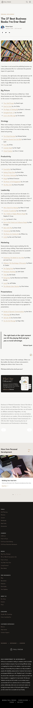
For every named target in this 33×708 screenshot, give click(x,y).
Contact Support (5, 632)
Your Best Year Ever (6, 562)
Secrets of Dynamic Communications (13, 311)
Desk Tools (3, 523)
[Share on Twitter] (5, 32)
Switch (5, 237)
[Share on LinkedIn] (9, 32)
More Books (4, 568)
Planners (3, 515)
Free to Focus (4, 538)
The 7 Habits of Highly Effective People (14, 214)
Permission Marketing (9, 271)
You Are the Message (9, 321)
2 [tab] (15, 494)
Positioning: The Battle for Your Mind (13, 257)
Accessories (4, 526)
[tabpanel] (16, 472)
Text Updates (4, 589)
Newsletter (4, 580)
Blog (2, 578)
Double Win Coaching (6, 614)
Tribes (5, 275)
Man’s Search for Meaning (10, 207)
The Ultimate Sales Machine (11, 286)
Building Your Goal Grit (9, 480)
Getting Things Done (9, 172)
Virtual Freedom (7, 151)
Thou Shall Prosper (8, 103)
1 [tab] (13, 494)
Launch (5, 283)
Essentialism (6, 169)
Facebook (4, 643)
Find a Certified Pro (6, 617)
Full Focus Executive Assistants (9, 544)
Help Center (4, 629)
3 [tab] (17, 494)
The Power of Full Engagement (12, 182)
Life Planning (4, 512)
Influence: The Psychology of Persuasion (14, 263)
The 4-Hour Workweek (9, 175)
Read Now (4, 486)
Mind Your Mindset (6, 554)
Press (2, 604)
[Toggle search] (26, 2)
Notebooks (3, 520)
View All (29, 450)
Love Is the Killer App (9, 115)
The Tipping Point (8, 268)
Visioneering (6, 231)
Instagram (13, 643)
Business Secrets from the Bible (12, 139)
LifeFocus (3, 536)
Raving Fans (6, 278)
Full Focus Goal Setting (7, 541)
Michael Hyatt (9, 26)
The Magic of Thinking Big (10, 109)
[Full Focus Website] (16, 649)
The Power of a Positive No (11, 234)
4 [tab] (20, 494)
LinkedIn (22, 643)
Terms (12, 702)
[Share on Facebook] (2, 32)
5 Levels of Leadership (9, 211)
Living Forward (4, 565)
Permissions (23, 700)
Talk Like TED (7, 318)
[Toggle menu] (29, 2)
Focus (5, 145)
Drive (4, 219)
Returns (3, 626)
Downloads (3, 586)
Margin (5, 178)
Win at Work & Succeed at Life (9, 557)
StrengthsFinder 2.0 (9, 112)
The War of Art (7, 185)
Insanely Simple (7, 148)
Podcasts (3, 583)
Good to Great (7, 106)
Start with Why (7, 228)
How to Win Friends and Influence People (15, 222)
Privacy (20, 702)
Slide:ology (6, 314)
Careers (3, 602)
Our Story (3, 599)
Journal (3, 517)
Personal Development (7, 14)
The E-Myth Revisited (9, 136)
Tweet (31, 355)
